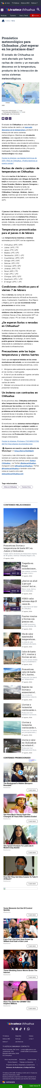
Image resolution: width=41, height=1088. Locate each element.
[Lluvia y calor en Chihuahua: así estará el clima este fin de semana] (12, 746)
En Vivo (36, 15)
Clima (8, 21)
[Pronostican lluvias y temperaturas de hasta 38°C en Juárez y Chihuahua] (20, 525)
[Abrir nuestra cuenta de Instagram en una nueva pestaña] (16, 1028)
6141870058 (24, 1051)
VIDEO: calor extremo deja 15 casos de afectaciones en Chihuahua (29, 604)
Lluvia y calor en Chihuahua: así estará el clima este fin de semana (29, 745)
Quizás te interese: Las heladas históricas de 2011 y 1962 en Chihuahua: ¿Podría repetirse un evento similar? (19, 160)
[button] (20, 1086)
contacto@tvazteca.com (28, 1049)
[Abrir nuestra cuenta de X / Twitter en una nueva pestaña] (12, 1028)
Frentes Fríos (26, 487)
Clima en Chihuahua (10, 487)
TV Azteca (15, 3)
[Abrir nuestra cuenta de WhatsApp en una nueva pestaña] (28, 1028)
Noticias (4, 16)
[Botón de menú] (2, 9)
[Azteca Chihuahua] (20, 10)
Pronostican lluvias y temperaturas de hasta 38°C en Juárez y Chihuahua (18, 548)
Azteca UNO (25, 3)
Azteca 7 (34, 3)
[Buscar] (38, 9)
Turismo (13, 16)
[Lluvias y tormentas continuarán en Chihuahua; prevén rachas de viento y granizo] (12, 710)
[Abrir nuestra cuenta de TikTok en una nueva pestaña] (20, 1028)
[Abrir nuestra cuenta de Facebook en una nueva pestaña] (24, 1028)
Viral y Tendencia (25, 16)
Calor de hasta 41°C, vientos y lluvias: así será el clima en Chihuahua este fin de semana (29, 658)
